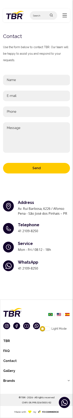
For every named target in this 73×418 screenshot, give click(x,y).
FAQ (6, 351)
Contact (10, 361)
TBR (6, 341)
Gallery (9, 371)
